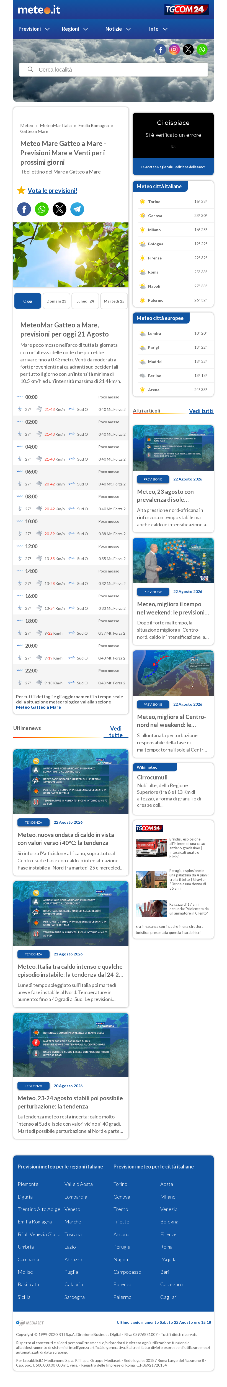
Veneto (72, 1209)
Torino (120, 1184)
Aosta (166, 1184)
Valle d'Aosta (79, 1184)
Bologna (169, 1221)
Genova (122, 1197)
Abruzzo (73, 1259)
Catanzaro (171, 1284)
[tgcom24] (186, 10)
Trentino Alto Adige (39, 1209)
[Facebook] (160, 49)
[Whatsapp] (42, 209)
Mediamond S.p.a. (59, 1360)
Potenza (122, 1284)
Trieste (121, 1221)
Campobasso (127, 1272)
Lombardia (76, 1197)
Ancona (121, 1234)
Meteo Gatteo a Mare (38, 707)
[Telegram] (77, 209)
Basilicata (28, 1284)
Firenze (168, 1234)
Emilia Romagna (35, 1221)
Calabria (74, 1284)
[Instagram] (174, 49)
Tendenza (33, 822)
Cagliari (169, 1297)
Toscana (73, 1234)
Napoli (121, 1259)
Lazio (70, 1247)
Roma (166, 1247)
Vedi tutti (201, 411)
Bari (164, 1272)
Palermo (122, 1297)
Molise (25, 1272)
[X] (188, 49)
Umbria (26, 1247)
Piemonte (28, 1184)
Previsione (153, 479)
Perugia (122, 1247)
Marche (73, 1221)
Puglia (71, 1272)
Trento (121, 1209)
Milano (168, 1197)
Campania (28, 1259)
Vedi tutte (116, 731)
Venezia (168, 1209)
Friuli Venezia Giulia (39, 1234)
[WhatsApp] (202, 49)
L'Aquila (168, 1259)
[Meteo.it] (39, 9)
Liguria (25, 1197)
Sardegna (75, 1297)
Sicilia (24, 1297)
